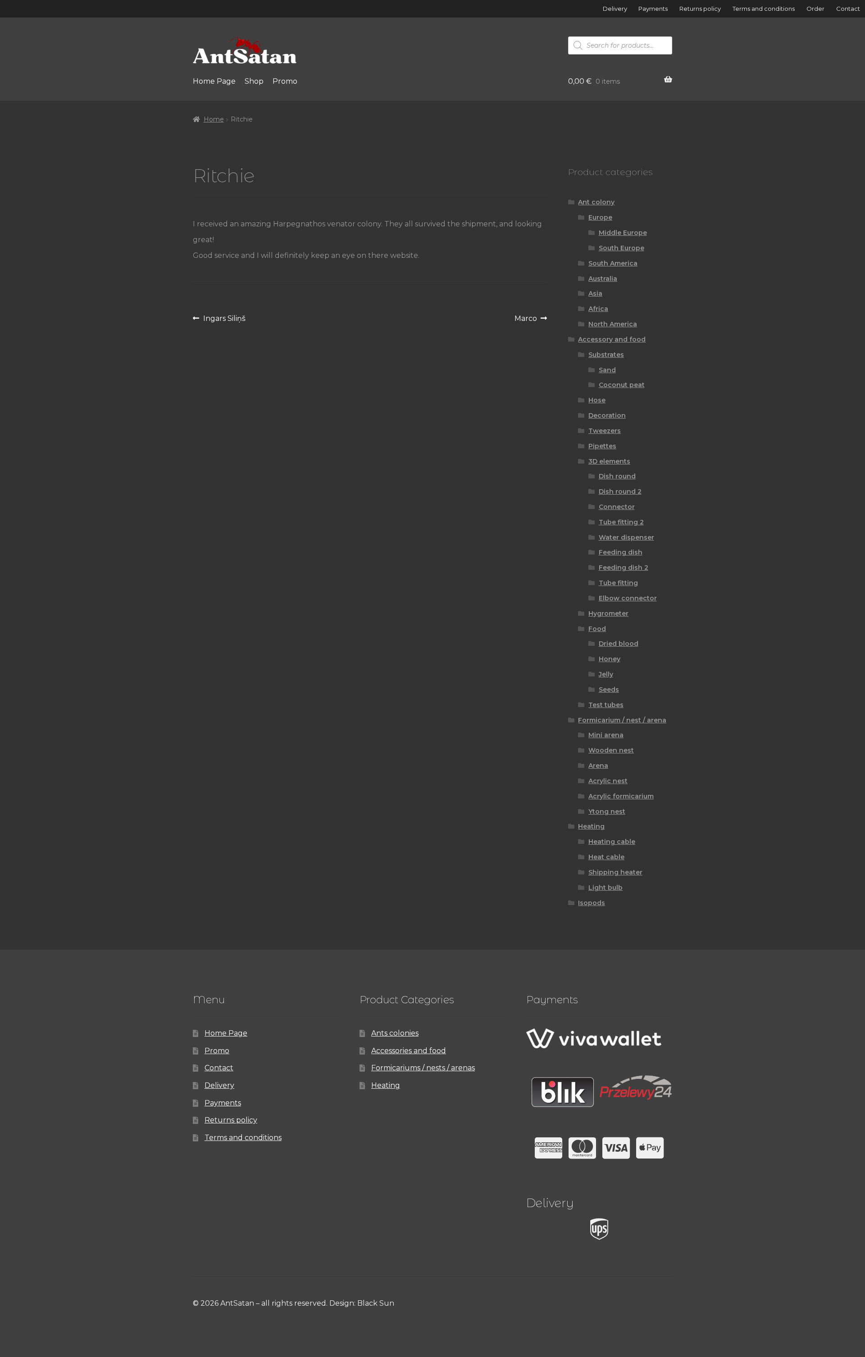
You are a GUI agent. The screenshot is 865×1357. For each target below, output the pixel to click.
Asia (595, 293)
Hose (597, 400)
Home (214, 119)
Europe (600, 217)
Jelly (606, 674)
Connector (617, 507)
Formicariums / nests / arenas (423, 1068)
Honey (609, 659)
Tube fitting (618, 583)
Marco (525, 320)
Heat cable (606, 857)
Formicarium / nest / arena (622, 720)
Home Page (214, 81)
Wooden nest (611, 750)
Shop (254, 81)
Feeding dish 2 (623, 568)
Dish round (617, 476)
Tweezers (604, 431)
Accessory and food (612, 339)
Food (597, 629)
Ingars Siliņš (224, 320)
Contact (848, 8)
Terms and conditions (764, 8)
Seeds (609, 689)
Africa (598, 309)
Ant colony (596, 202)
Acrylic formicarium (621, 796)
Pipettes (602, 446)
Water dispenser (626, 537)
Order (815, 8)
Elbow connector (628, 598)
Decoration (607, 415)
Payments (653, 8)
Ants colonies (395, 1033)
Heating (591, 826)
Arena (598, 766)
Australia (602, 279)
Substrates (606, 355)
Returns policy (700, 8)
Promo (285, 81)
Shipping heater (615, 872)
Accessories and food (408, 1050)
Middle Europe (623, 233)
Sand (607, 370)
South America (612, 263)
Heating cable (611, 842)
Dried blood (618, 644)
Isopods (591, 903)
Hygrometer (608, 613)
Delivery (615, 8)
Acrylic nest (608, 781)
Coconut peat (622, 385)
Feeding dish (620, 552)
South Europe (621, 248)
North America (612, 324)
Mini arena (606, 735)
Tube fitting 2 (621, 522)
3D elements (609, 461)
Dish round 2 (620, 491)
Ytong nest (606, 811)
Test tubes (606, 705)
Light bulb (605, 888)
